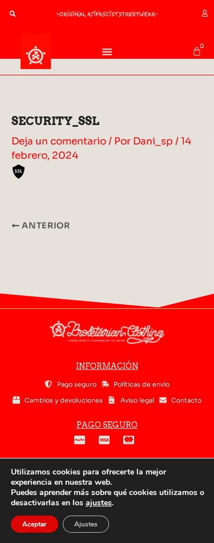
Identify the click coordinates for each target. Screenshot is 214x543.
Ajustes (86, 524)
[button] (12, 14)
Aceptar (34, 524)
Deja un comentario (58, 141)
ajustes (99, 503)
